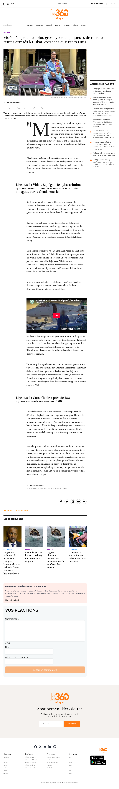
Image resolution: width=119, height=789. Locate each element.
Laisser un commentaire (45, 670)
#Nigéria (7, 510)
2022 (70, 757)
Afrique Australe (30, 768)
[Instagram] (54, 746)
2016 (70, 773)
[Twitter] (40, 746)
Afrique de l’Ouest (31, 760)
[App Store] (97, 758)
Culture (66, 25)
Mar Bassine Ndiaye (14, 103)
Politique (29, 25)
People (57, 25)
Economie (39, 25)
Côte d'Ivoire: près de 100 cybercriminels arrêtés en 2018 (43, 399)
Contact (49, 765)
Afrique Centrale (30, 762)
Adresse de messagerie (16, 657)
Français (112, 4)
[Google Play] (98, 762)
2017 (70, 770)
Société (49, 25)
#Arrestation (22, 510)
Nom (7, 647)
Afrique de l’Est (30, 765)
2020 (70, 762)
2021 (70, 760)
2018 (70, 768)
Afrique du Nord (30, 757)
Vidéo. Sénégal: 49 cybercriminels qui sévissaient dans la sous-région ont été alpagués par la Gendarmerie (49, 188)
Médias (75, 25)
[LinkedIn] (49, 746)
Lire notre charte (12, 600)
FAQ (48, 760)
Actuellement (7, 25)
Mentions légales (52, 762)
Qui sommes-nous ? (53, 757)
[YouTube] (45, 746)
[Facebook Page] (35, 746)
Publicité (50, 768)
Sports (83, 25)
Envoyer (72, 724)
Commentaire (12, 619)
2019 (70, 765)
